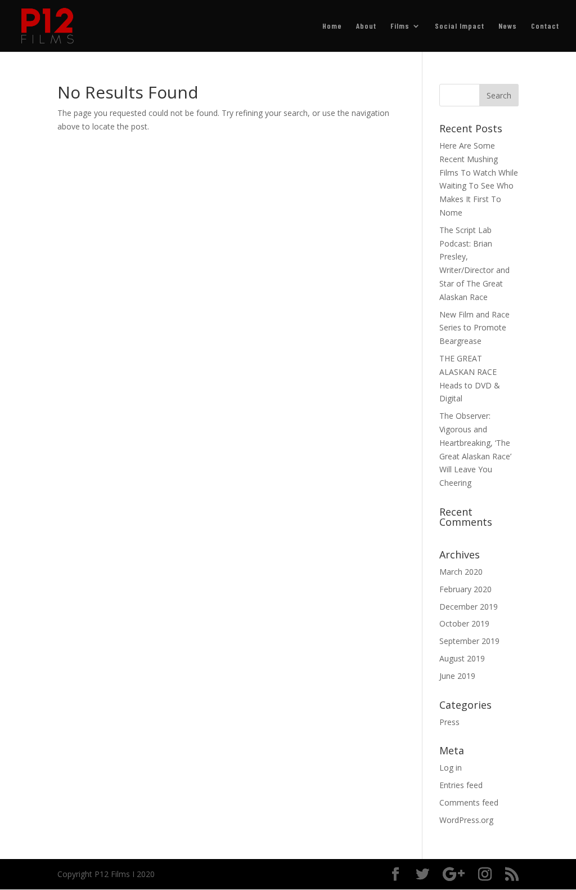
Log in (450, 767)
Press (449, 722)
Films (400, 26)
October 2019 (464, 623)
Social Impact (459, 26)
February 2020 (465, 589)
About (366, 26)
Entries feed (461, 785)
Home (332, 26)
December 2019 (468, 606)
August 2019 (462, 658)
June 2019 (457, 675)
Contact (545, 26)
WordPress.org (466, 820)
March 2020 (461, 571)
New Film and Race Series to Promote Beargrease (474, 328)
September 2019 (469, 641)
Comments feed (468, 802)
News (507, 26)
